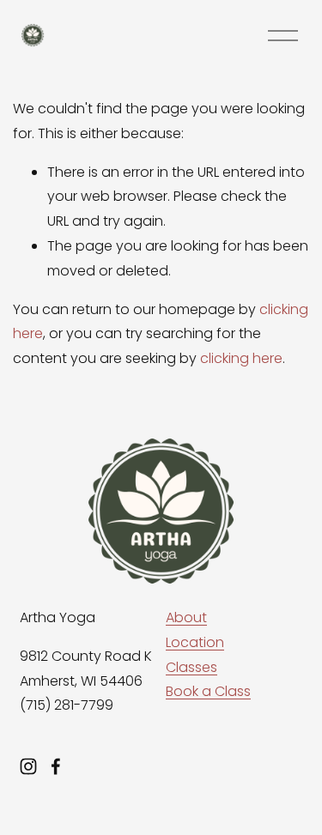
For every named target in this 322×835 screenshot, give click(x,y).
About (186, 617)
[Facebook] (55, 766)
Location (195, 642)
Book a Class (208, 691)
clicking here (241, 358)
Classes (191, 667)
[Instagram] (28, 766)
